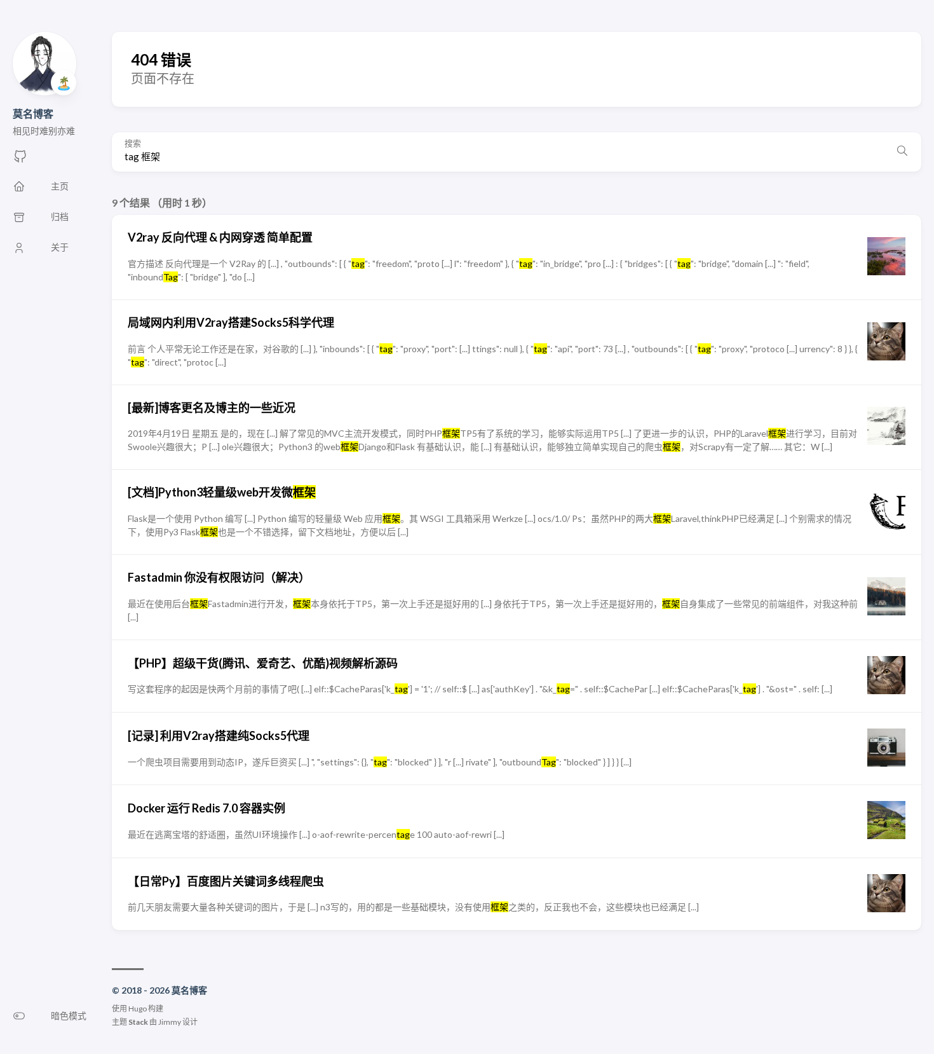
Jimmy (169, 1022)
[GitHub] (20, 160)
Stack (138, 1022)
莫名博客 (33, 113)
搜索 (133, 143)
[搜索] (902, 152)
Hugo (137, 1008)
